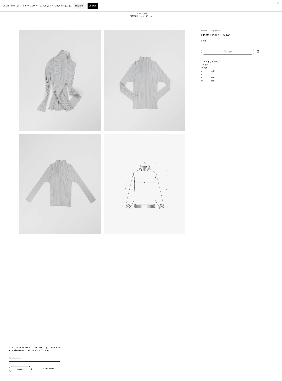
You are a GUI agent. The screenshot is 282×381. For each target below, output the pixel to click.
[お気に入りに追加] (257, 51)
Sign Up (20, 369)
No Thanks (49, 369)
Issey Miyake (215, 31)
